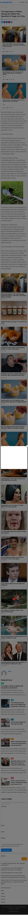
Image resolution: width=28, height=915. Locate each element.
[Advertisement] (14, 457)
